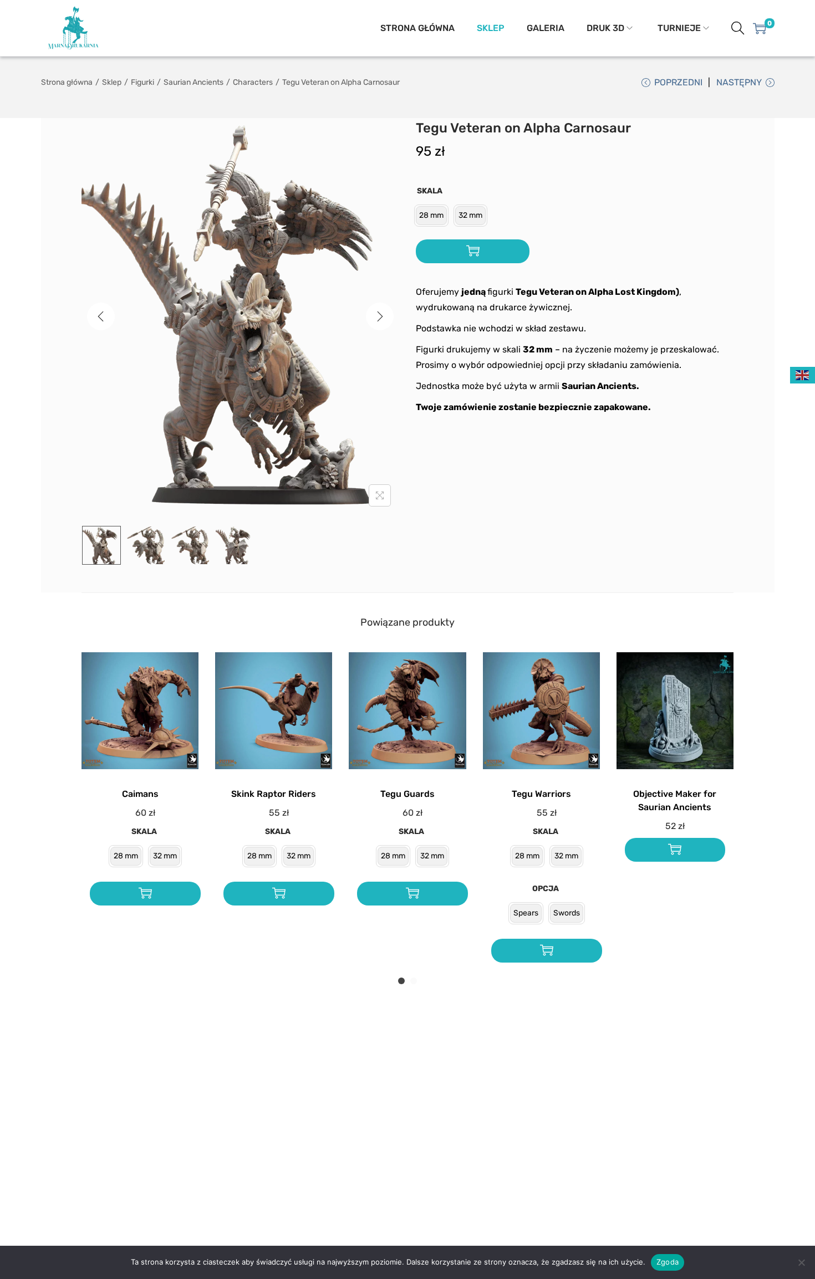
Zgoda (667, 1261)
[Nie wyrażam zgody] (801, 1262)
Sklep (111, 82)
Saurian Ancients (193, 82)
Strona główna (67, 82)
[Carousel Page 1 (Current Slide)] (401, 981)
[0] (759, 28)
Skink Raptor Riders (273, 794)
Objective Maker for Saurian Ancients (674, 800)
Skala (429, 191)
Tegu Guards (407, 794)
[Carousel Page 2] (413, 981)
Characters (253, 82)
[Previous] (101, 316)
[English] (803, 375)
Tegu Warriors (541, 794)
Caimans (140, 794)
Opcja (545, 888)
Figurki (142, 82)
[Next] (380, 316)
